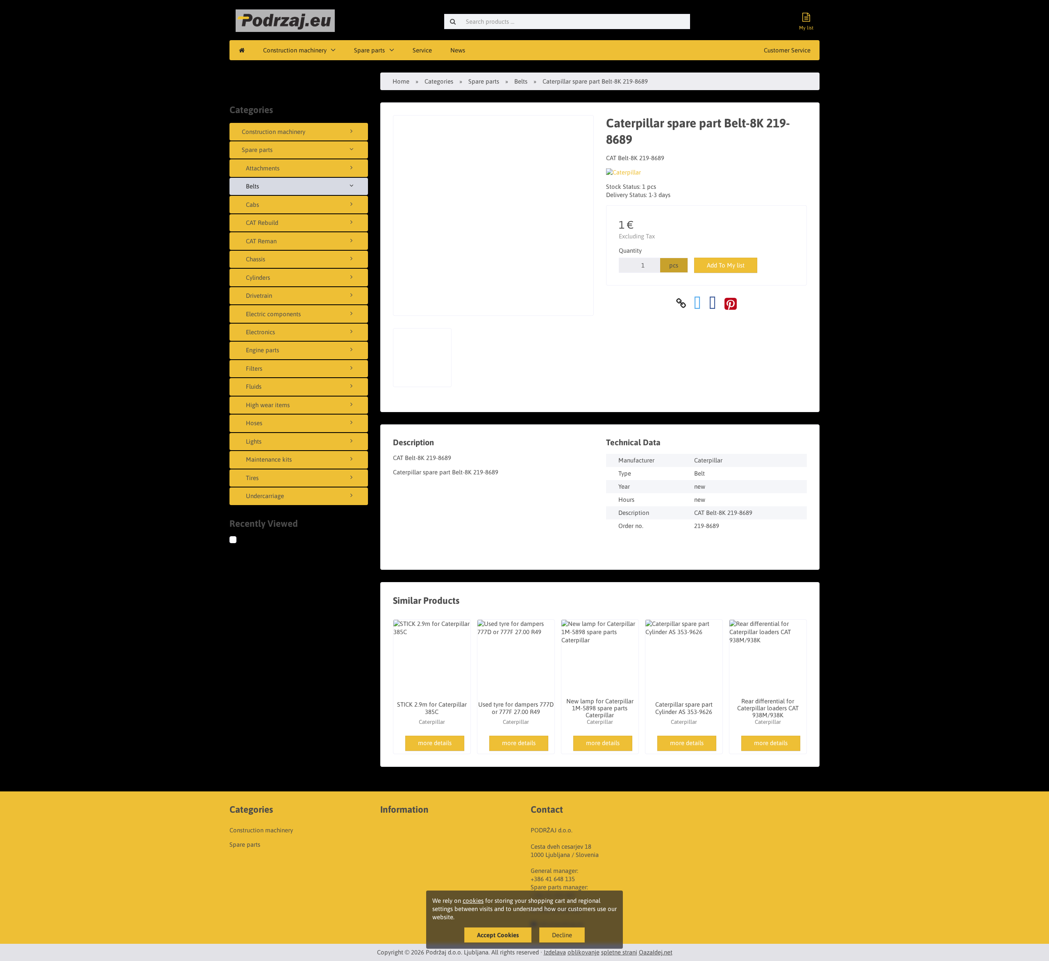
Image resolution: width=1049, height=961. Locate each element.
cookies (473, 900)
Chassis (255, 259)
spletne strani (619, 952)
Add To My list (726, 265)
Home (401, 81)
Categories (439, 81)
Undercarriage (265, 495)
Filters (254, 368)
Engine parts (262, 350)
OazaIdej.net (655, 952)
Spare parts (369, 50)
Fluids (253, 386)
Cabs (252, 204)
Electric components (273, 314)
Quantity (630, 250)
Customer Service (787, 50)
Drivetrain (259, 295)
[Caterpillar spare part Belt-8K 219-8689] (240, 540)
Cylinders (258, 277)
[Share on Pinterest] (730, 303)
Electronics (260, 332)
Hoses (254, 422)
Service (422, 50)
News (457, 50)
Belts (252, 186)
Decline (562, 935)
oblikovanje (583, 952)
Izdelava (555, 952)
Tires (252, 477)
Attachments (262, 168)
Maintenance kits (269, 459)
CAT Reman (261, 241)
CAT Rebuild (262, 222)
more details (435, 742)
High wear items (268, 404)
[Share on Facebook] (712, 303)
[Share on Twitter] (697, 303)
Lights (253, 441)
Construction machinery (295, 50)
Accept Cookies (498, 935)
